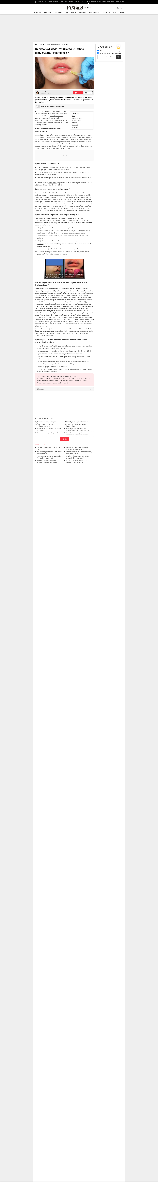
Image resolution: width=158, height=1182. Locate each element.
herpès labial (52, 183)
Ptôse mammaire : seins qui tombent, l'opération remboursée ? (50, 457)
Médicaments (71, 13)
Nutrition (59, 13)
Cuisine (49, 2)
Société (93, 2)
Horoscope (110, 2)
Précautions (75, 127)
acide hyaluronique (56, 116)
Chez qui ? (75, 125)
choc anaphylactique (42, 308)
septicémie (41, 233)
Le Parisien (75, 202)
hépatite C (60, 319)
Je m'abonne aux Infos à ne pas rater (53, 106)
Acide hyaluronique (73, 429)
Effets (73, 116)
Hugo (117, 2)
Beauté (44, 2)
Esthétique (65, 44)
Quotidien (47, 13)
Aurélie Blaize (44, 92)
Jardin (66, 2)
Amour (71, 2)
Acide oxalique (42, 429)
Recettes (56, 2)
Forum (122, 2)
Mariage (77, 2)
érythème (42, 167)
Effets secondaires (77, 118)
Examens (82, 13)
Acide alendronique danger (46, 433)
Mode (39, 2)
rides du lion (69, 142)
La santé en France (109, 13)
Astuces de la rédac (104, 53)
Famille (83, 2)
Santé (88, 2)
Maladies (37, 13)
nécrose (40, 244)
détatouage (82, 333)
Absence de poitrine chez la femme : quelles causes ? (49, 453)
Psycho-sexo (94, 13)
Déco (61, 2)
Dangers (74, 123)
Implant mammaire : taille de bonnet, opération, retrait (79, 453)
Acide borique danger (73, 433)
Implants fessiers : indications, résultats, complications (76, 461)
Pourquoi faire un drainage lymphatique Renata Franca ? (47, 461)
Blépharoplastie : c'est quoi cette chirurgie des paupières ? (77, 457)
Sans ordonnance (77, 120)
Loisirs (104, 2)
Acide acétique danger (74, 437)
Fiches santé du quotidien (52, 44)
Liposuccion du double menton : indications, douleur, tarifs (77, 448)
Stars (99, 2)
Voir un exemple (116, 51)
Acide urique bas (42, 437)
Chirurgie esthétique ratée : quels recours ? (48, 448)
